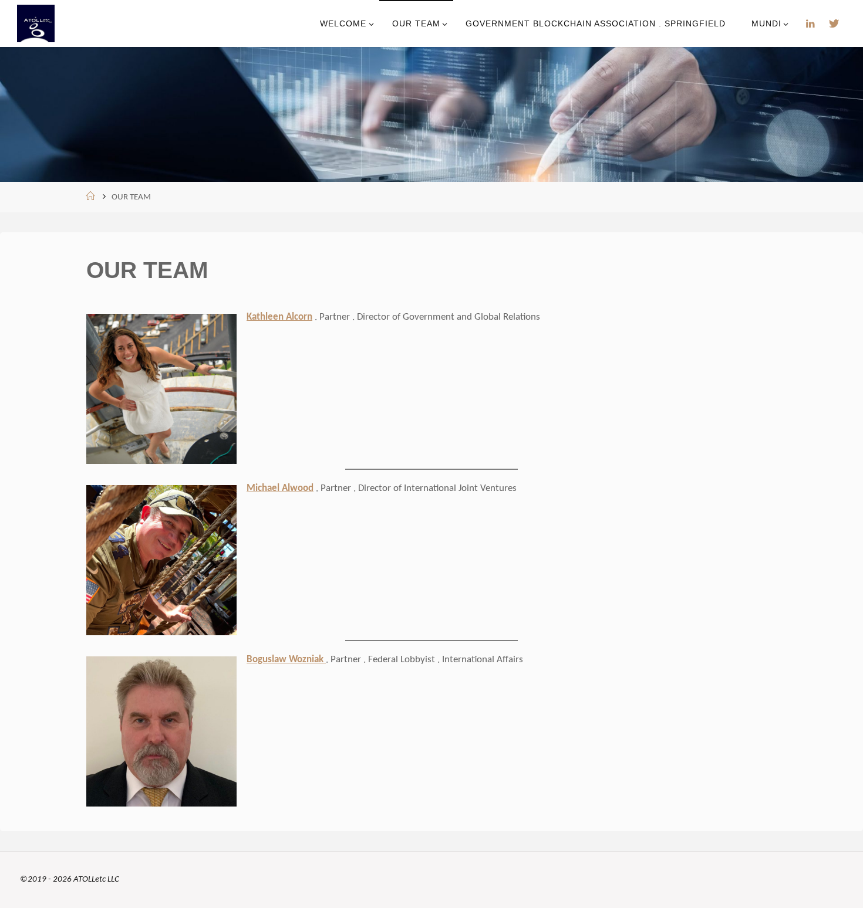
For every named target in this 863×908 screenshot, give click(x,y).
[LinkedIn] (810, 24)
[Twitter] (834, 24)
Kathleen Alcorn (279, 317)
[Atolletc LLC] (36, 23)
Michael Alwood (280, 488)
